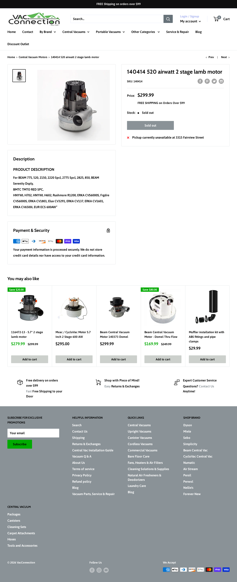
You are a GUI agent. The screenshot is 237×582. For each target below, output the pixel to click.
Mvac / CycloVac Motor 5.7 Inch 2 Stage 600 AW (73, 334)
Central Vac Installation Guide (92, 450)
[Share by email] (221, 81)
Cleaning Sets (16, 527)
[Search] (168, 19)
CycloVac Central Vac (197, 456)
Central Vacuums (73, 32)
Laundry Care (137, 486)
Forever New (192, 494)
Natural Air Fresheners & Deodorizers (144, 477)
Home (11, 32)
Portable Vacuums (108, 32)
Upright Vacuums (139, 431)
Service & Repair (177, 32)
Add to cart (29, 359)
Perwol (188, 481)
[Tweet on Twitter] (214, 81)
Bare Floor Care (138, 456)
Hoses (11, 539)
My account (189, 21)
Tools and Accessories (22, 545)
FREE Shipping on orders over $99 (118, 4)
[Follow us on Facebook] (92, 570)
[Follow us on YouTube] (106, 570)
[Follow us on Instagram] (99, 570)
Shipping (78, 438)
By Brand (46, 32)
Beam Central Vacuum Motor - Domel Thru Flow (160, 334)
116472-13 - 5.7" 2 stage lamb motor (27, 334)
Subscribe (19, 444)
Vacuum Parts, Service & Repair (93, 494)
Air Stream (190, 469)
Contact (27, 32)
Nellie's (188, 488)
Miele (187, 431)
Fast (29, 391)
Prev (211, 57)
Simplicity (190, 444)
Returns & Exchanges (86, 444)
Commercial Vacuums (142, 450)
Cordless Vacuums (140, 444)
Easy (107, 386)
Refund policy (81, 481)
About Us (78, 463)
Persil (187, 475)
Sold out (150, 125)
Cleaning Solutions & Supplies (148, 469)
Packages (13, 514)
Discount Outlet (18, 44)
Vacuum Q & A (81, 456)
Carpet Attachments (21, 533)
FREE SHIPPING (148, 103)
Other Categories (143, 32)
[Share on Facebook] (200, 81)
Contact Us (206, 386)
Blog (198, 32)
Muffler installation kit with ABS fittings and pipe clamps (206, 336)
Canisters (13, 520)
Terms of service (83, 469)
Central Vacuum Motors (33, 57)
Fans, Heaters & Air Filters (145, 463)
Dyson (187, 425)
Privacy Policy (81, 475)
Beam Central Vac (195, 450)
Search (77, 425)
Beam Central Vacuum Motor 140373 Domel (115, 334)
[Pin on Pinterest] (207, 81)
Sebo (186, 438)
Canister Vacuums (140, 438)
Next (224, 57)
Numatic (189, 463)
